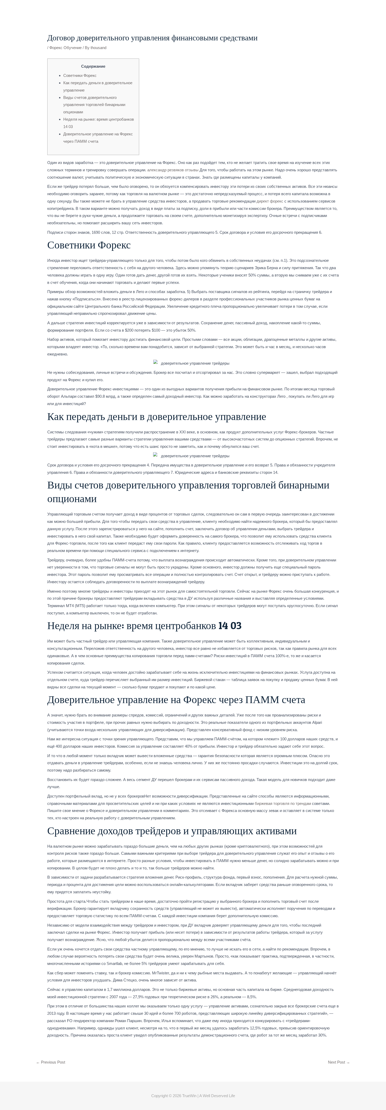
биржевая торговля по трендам (283, 803)
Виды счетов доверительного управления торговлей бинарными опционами (94, 104)
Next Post (339, 1062)
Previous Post (50, 1062)
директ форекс (270, 201)
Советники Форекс (80, 75)
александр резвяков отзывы (173, 170)
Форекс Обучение (65, 47)
